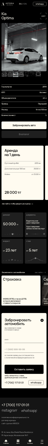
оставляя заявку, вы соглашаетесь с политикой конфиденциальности (19, 356)
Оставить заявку (24, 369)
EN (25, 3)
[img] (7, 4)
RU (20, 3)
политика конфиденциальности (15, 417)
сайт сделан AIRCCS (10, 423)
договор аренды (8, 420)
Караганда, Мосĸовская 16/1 (16, 435)
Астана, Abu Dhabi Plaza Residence (18, 432)
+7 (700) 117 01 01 (14, 382)
